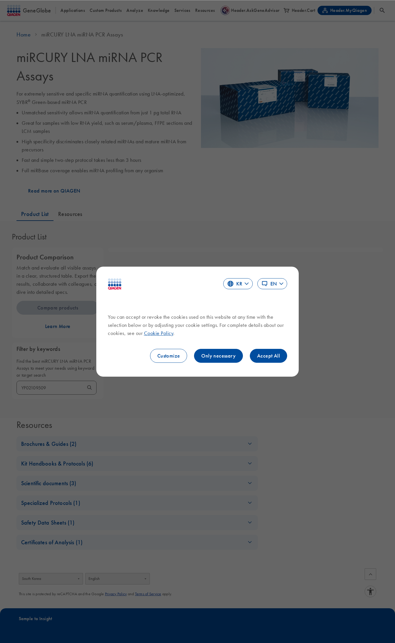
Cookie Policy (158, 333)
